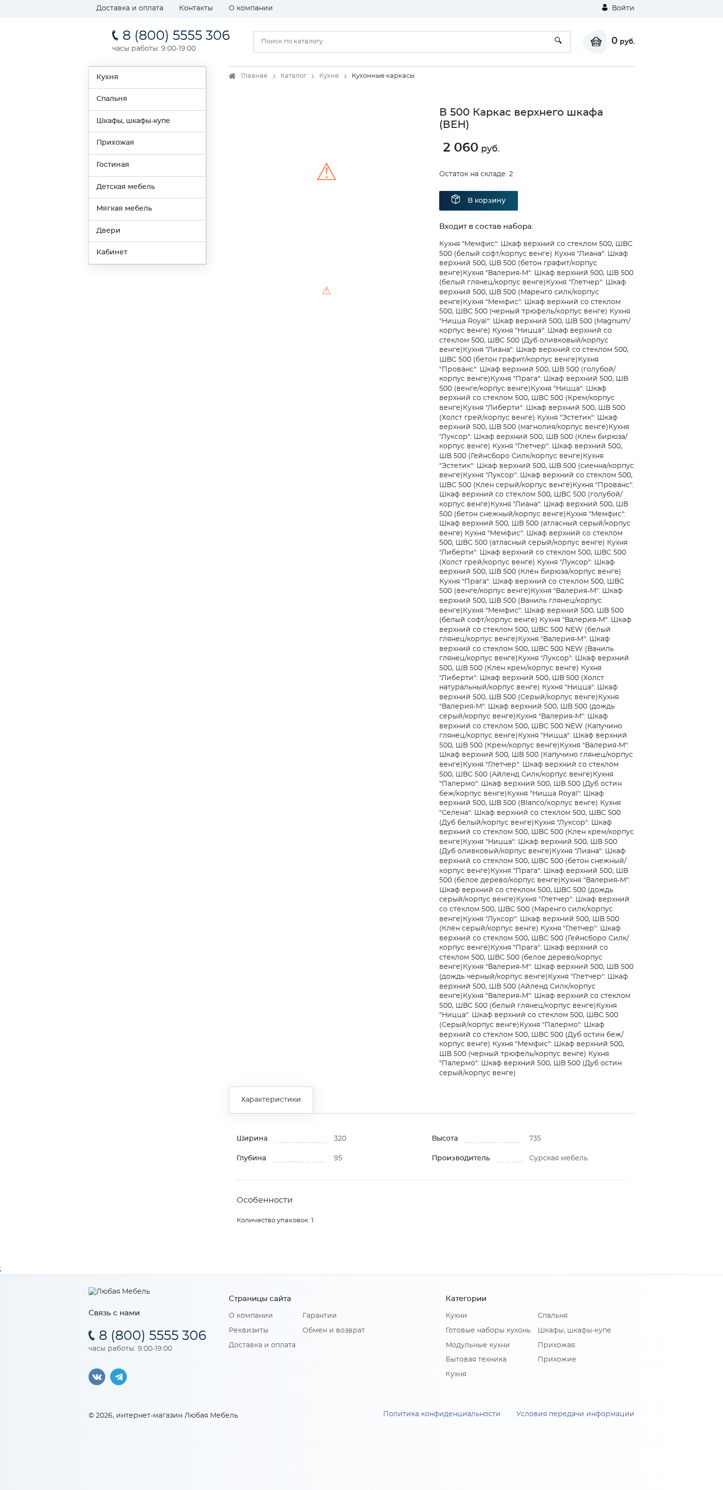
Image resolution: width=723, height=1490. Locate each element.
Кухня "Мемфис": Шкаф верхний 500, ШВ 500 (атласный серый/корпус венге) (535, 524)
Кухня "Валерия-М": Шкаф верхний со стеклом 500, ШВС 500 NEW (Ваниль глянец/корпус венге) (526, 649)
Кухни (456, 1315)
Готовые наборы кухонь (488, 1330)
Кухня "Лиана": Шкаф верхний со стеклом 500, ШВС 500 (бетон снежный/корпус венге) (533, 861)
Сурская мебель (558, 1158)
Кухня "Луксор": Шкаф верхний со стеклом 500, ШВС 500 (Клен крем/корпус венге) (536, 832)
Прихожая (115, 142)
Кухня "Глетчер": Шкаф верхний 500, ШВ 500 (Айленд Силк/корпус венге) (533, 986)
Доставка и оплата (129, 8)
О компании (251, 8)
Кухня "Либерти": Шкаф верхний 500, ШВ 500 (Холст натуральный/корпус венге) (521, 678)
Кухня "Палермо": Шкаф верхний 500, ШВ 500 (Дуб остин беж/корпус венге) (530, 784)
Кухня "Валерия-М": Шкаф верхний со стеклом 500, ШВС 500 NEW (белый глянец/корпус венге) (535, 630)
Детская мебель (125, 187)
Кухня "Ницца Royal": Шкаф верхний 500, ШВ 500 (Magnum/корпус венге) (535, 321)
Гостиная (112, 164)
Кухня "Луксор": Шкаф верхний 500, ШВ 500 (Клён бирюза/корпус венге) (534, 437)
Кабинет (111, 252)
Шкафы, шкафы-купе (133, 121)
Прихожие (557, 1359)
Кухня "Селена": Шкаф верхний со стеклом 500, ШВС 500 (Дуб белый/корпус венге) (530, 813)
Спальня (111, 98)
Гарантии (319, 1315)
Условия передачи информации (575, 1414)
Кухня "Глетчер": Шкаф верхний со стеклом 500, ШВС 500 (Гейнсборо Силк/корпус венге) (534, 938)
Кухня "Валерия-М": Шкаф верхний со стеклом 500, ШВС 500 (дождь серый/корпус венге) (534, 890)
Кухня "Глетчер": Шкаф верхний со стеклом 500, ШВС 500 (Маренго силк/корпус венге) (534, 909)
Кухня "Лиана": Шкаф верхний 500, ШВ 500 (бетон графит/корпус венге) (533, 263)
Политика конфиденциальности (442, 1414)
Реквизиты (249, 1330)
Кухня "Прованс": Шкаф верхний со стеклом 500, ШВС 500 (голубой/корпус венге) (536, 495)
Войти (622, 8)
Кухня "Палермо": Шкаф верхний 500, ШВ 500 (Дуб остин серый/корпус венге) (530, 1064)
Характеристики (271, 1099)
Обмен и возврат (333, 1330)
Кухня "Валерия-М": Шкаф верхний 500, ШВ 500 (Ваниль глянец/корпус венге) (531, 601)
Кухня (107, 77)
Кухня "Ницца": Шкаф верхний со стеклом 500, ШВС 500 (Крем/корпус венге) (527, 398)
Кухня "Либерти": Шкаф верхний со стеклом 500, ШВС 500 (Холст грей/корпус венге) (533, 552)
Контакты (196, 8)
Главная (254, 76)
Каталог (293, 76)
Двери (108, 230)
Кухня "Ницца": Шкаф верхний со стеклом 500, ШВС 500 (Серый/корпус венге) (528, 1015)
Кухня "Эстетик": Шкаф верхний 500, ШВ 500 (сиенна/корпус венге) (536, 466)
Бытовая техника (476, 1359)
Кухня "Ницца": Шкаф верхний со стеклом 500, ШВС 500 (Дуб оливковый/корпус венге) (525, 340)
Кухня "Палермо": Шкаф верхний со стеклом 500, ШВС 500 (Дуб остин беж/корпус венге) (531, 1035)
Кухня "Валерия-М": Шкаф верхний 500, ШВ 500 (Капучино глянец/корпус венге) (536, 755)
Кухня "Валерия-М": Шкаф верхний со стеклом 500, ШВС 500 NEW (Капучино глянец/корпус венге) (530, 726)
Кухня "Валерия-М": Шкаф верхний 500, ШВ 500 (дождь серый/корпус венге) (529, 707)
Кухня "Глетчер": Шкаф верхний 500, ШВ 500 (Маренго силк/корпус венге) (532, 292)
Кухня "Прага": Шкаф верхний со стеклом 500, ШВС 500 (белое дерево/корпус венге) (523, 957)
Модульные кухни (478, 1345)
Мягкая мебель (124, 208)
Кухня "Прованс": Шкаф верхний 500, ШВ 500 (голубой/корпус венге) (527, 369)
